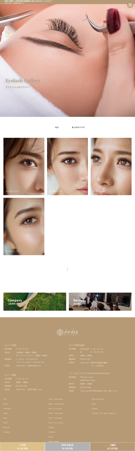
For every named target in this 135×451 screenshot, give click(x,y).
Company (7, 408)
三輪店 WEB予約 (112, 446)
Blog (5, 418)
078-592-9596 (85, 387)
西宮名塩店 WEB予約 (67, 446)
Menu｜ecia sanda (56, 403)
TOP (5, 399)
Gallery (51, 427)
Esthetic (52, 432)
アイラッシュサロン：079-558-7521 (30, 362)
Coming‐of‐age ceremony (103, 413)
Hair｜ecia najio (55, 408)
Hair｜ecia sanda (56, 399)
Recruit (6, 427)
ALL (57, 127)
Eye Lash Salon (98, 399)
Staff (5, 422)
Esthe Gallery (54, 441)
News (5, 413)
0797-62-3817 (85, 359)
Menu (94, 403)
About (5, 403)
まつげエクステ (78, 127)
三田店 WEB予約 (22, 446)
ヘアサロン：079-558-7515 (26, 359)
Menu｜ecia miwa (56, 422)
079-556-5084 (21, 386)
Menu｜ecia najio (56, 413)
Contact (6, 432)
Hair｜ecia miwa (55, 418)
